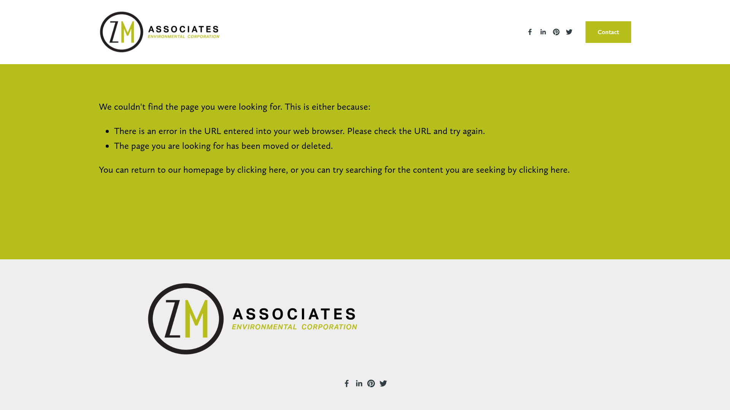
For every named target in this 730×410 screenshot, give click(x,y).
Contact (608, 32)
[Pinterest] (556, 32)
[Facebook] (530, 32)
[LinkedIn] (543, 32)
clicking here (261, 169)
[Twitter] (569, 32)
